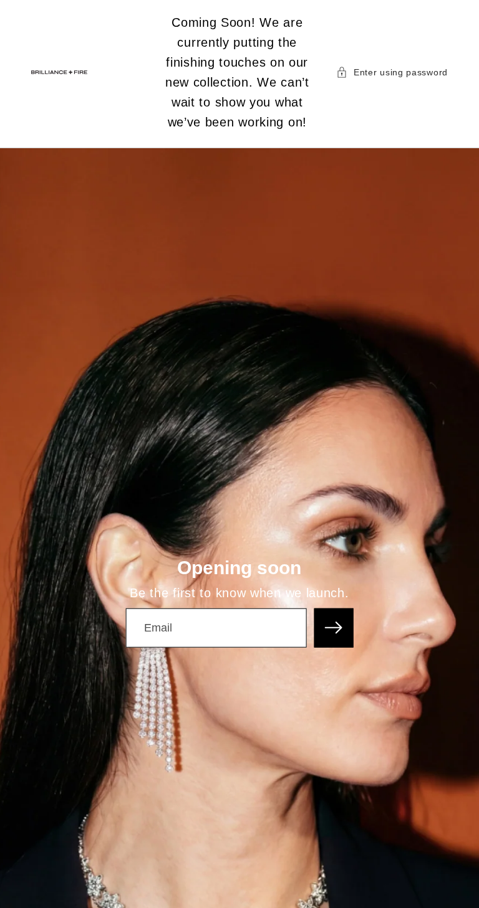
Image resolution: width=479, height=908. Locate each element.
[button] (392, 72)
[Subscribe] (334, 627)
